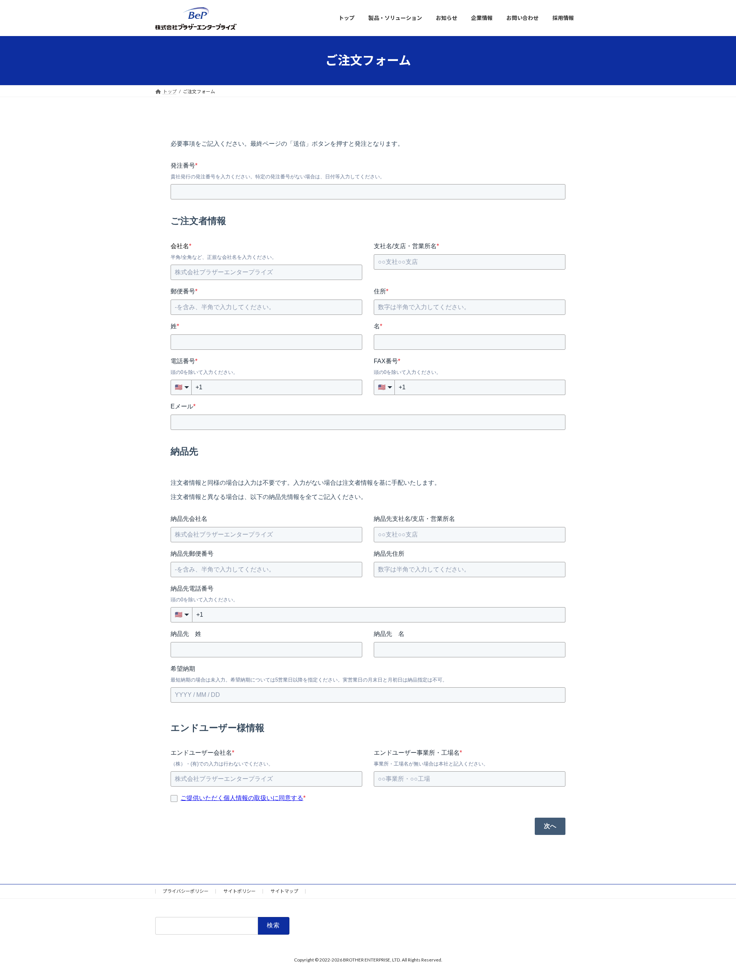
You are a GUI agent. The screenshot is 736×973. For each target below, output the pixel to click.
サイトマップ (284, 891)
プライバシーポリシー (186, 891)
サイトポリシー (239, 891)
